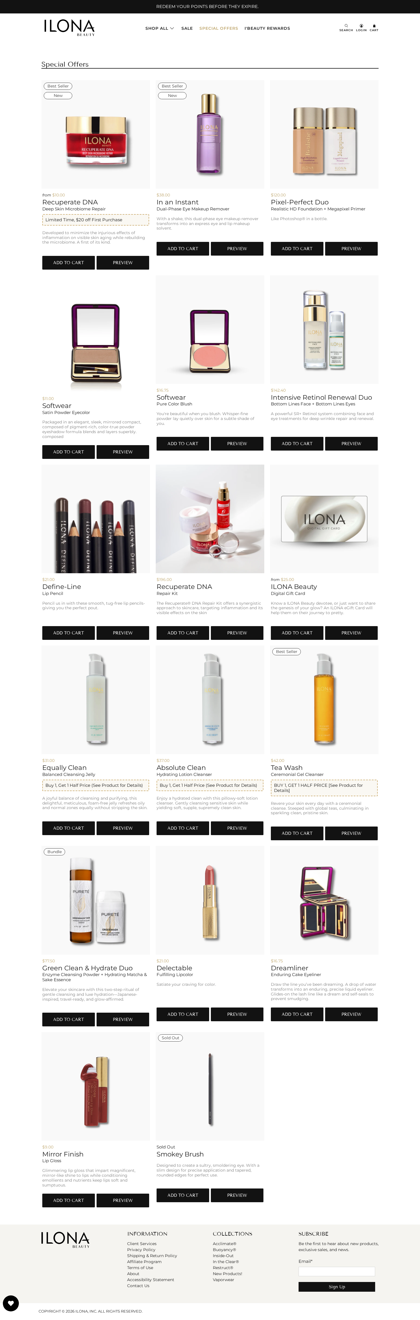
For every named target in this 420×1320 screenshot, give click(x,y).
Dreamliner (289, 968)
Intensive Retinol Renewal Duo (321, 397)
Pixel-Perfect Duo (300, 202)
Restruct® (223, 1267)
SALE (187, 28)
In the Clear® (226, 1261)
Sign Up (337, 1286)
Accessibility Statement (150, 1279)
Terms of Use (140, 1267)
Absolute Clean (181, 768)
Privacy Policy (141, 1249)
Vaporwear (223, 1279)
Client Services (142, 1243)
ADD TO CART (68, 262)
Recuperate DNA (70, 202)
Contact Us (138, 1285)
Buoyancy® (224, 1249)
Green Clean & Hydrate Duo (87, 968)
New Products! (227, 1273)
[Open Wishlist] (11, 1303)
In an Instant (178, 202)
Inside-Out (223, 1255)
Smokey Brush (180, 1154)
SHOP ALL (156, 28)
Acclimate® (224, 1243)
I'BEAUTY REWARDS (267, 28)
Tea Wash (287, 768)
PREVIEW (123, 262)
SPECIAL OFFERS (218, 28)
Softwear (56, 406)
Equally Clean (64, 768)
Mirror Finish (63, 1154)
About (133, 1273)
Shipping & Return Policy (152, 1255)
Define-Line (61, 587)
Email (306, 1261)
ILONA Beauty (294, 587)
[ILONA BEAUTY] (70, 28)
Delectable (174, 968)
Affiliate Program (144, 1261)
